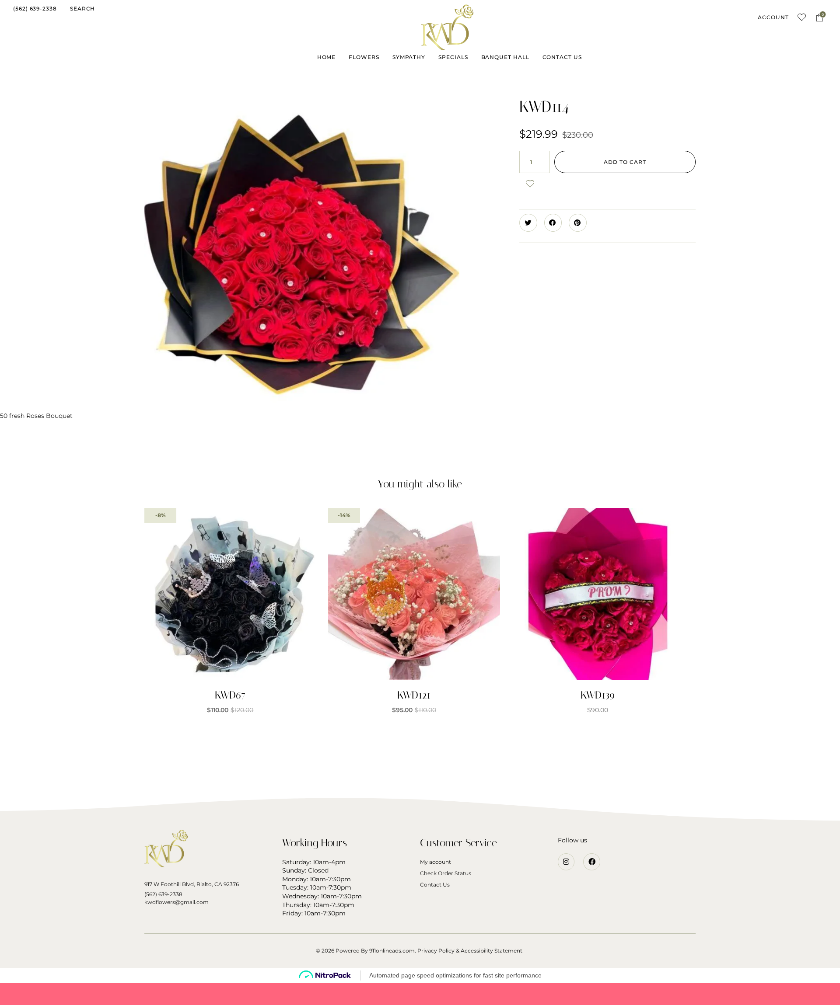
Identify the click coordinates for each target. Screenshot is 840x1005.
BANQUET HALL (505, 57)
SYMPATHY (408, 57)
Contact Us (435, 884)
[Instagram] (566, 861)
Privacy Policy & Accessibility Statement (469, 950)
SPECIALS (453, 57)
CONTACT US (562, 57)
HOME (326, 57)
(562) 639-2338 (163, 894)
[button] (35, 8)
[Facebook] (591, 861)
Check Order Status (445, 873)
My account (435, 862)
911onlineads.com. (392, 950)
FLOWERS (364, 57)
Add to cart (625, 162)
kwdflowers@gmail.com (176, 902)
